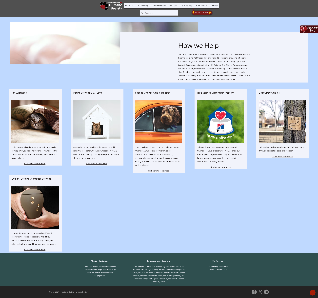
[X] (260, 292)
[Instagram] (266, 292)
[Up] (313, 293)
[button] (129, 5)
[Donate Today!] (309, 29)
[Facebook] (254, 292)
